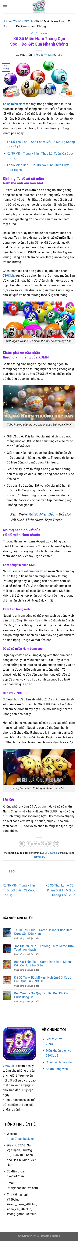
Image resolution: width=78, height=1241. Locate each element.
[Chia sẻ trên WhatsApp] (22, 844)
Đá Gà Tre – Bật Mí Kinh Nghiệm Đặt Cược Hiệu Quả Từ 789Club (42, 979)
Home (7, 21)
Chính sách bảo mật (59, 1062)
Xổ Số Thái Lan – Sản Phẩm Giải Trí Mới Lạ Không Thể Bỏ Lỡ (60, 890)
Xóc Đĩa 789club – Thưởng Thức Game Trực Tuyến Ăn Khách (44, 947)
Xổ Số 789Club (23, 21)
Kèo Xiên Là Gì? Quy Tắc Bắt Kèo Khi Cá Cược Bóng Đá (41, 995)
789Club (8, 275)
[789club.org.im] (39, 6)
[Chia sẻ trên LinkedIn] (56, 844)
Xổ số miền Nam (14, 104)
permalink (39, 856)
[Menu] (5, 6)
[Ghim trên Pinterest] (49, 844)
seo (60, 55)
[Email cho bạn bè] (42, 844)
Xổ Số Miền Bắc (41, 514)
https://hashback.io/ (20, 1139)
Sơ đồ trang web (57, 1069)
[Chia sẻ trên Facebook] (29, 844)
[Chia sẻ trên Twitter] (35, 844)
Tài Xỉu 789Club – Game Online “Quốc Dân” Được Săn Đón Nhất (43, 931)
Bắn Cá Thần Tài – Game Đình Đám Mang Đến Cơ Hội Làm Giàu (42, 963)
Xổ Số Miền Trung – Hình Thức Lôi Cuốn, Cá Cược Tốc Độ (20, 890)
